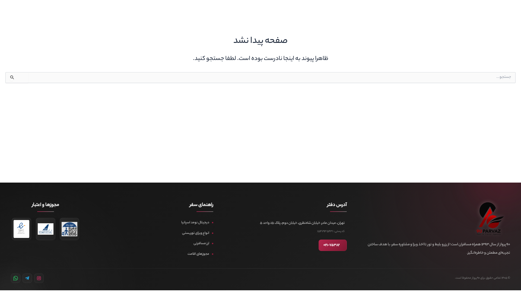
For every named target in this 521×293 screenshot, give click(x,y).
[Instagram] (39, 278)
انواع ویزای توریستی (195, 233)
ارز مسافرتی (201, 243)
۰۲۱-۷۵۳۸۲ (331, 245)
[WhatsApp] (15, 278)
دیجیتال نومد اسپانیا (195, 222)
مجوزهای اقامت (198, 254)
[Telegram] (27, 278)
